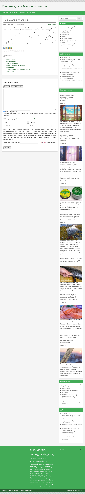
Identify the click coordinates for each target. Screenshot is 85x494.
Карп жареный (10, 67)
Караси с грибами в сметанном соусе (16, 65)
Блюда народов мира (68, 27)
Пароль (33, 122)
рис (40, 480)
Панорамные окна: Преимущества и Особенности (67, 97)
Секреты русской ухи (68, 44)
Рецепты (64, 42)
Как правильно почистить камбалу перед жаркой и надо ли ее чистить (70, 216)
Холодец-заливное (11, 61)
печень (38, 484)
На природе (65, 34)
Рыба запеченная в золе (68, 396)
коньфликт (65, 32)
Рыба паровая (10, 71)
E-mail (5, 122)
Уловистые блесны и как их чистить (72, 68)
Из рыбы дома (52, 24)
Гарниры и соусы (67, 29)
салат (38, 486)
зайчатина (47, 467)
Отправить (7, 147)
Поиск (79, 18)
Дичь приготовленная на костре (71, 384)
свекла (49, 484)
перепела (43, 484)
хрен (36, 480)
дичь (32, 458)
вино (36, 471)
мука (50, 454)
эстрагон (32, 484)
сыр (35, 486)
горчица (41, 482)
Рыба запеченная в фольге (69, 394)
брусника (33, 478)
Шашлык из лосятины (68, 398)
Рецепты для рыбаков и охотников (24, 6)
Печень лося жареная (68, 76)
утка (46, 482)
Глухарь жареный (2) (67, 78)
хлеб (31, 469)
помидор (42, 471)
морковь (48, 464)
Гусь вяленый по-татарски (69, 390)
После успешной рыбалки (69, 40)
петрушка (40, 458)
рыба (43, 454)
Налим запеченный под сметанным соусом (18, 69)
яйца (43, 461)
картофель (35, 461)
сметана (33, 467)
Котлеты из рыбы (10, 59)
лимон (48, 476)
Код (21, 86)
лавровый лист (34, 482)
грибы (32, 471)
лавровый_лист (36, 464)
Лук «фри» (65, 392)
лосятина (33, 476)
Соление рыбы (66, 386)
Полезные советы (67, 38)
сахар (49, 471)
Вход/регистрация (20, 119)
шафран (47, 486)
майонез (50, 480)
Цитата (16, 86)
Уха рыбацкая (66, 48)
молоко (42, 469)
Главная (69, 490)
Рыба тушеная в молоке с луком (71, 59)
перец (34, 454)
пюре (42, 486)
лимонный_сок (41, 478)
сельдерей (40, 476)
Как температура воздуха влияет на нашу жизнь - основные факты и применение (72, 82)
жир (42, 473)
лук (32, 450)
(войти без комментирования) (25, 119)
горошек (50, 482)
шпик (31, 473)
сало (39, 467)
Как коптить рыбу (67, 57)
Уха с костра (65, 388)
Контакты (76, 490)
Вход (81, 490)
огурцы (37, 473)
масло (41, 450)
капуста (44, 480)
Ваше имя (8, 111)
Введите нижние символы (11, 142)
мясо (31, 486)
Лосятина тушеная (67, 61)
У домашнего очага (67, 46)
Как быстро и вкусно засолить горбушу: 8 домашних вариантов (68, 297)
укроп (49, 469)
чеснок (47, 473)
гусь (53, 484)
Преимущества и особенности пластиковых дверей (70, 138)
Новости (64, 36)
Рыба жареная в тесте (68, 63)
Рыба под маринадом (12, 63)
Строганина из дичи (67, 400)
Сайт (31, 126)
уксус (37, 469)
